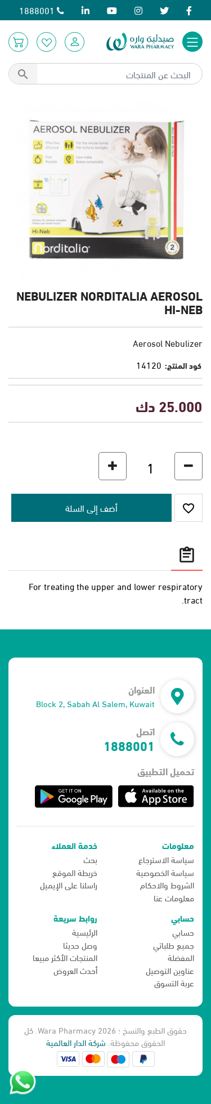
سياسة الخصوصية (165, 872)
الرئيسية (84, 932)
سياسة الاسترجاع (166, 859)
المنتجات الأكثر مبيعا (65, 957)
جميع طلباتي (173, 945)
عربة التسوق (174, 982)
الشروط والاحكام (167, 884)
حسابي (183, 932)
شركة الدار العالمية (76, 1042)
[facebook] (189, 10)
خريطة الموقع (74, 872)
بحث (90, 859)
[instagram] (138, 10)
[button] (74, 42)
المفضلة (181, 957)
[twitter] (164, 10)
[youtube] (112, 10)
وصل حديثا (80, 945)
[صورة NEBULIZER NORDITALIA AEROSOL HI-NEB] (105, 188)
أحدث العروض (75, 970)
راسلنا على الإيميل (68, 884)
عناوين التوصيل (170, 970)
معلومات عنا (174, 897)
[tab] (187, 554)
